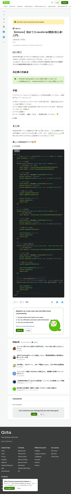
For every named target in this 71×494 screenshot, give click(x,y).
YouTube (37, 462)
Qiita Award (21, 465)
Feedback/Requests (7, 465)
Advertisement (5, 471)
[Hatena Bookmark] (4, 37)
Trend (5, 6)
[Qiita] (6, 2)
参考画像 (17, 146)
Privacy (3, 456)
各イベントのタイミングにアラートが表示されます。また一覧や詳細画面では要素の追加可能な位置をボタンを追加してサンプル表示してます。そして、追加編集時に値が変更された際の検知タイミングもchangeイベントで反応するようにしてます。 (38, 118)
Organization (52, 6)
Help (2, 468)
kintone (23, 39)
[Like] (4, 11)
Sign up (19, 330)
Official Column (40, 6)
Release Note (22, 451)
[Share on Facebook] (4, 32)
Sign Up (42, 414)
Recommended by (26, 342)
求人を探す (9, 488)
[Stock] (4, 19)
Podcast (37, 465)
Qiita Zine (54, 453)
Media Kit (4, 462)
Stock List (12, 6)
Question (20, 6)
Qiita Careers (62, 6)
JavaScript (16, 39)
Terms (3, 453)
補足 (15, 118)
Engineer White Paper (24, 468)
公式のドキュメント (54, 133)
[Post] (4, 27)
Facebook (37, 459)
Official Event (29, 6)
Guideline (4, 459)
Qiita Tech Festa (22, 462)
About (3, 451)
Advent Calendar (23, 459)
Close (19, 488)
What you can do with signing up (25, 326)
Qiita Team (54, 451)
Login (57, 2)
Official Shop (55, 456)
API (19, 471)
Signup (65, 2)
